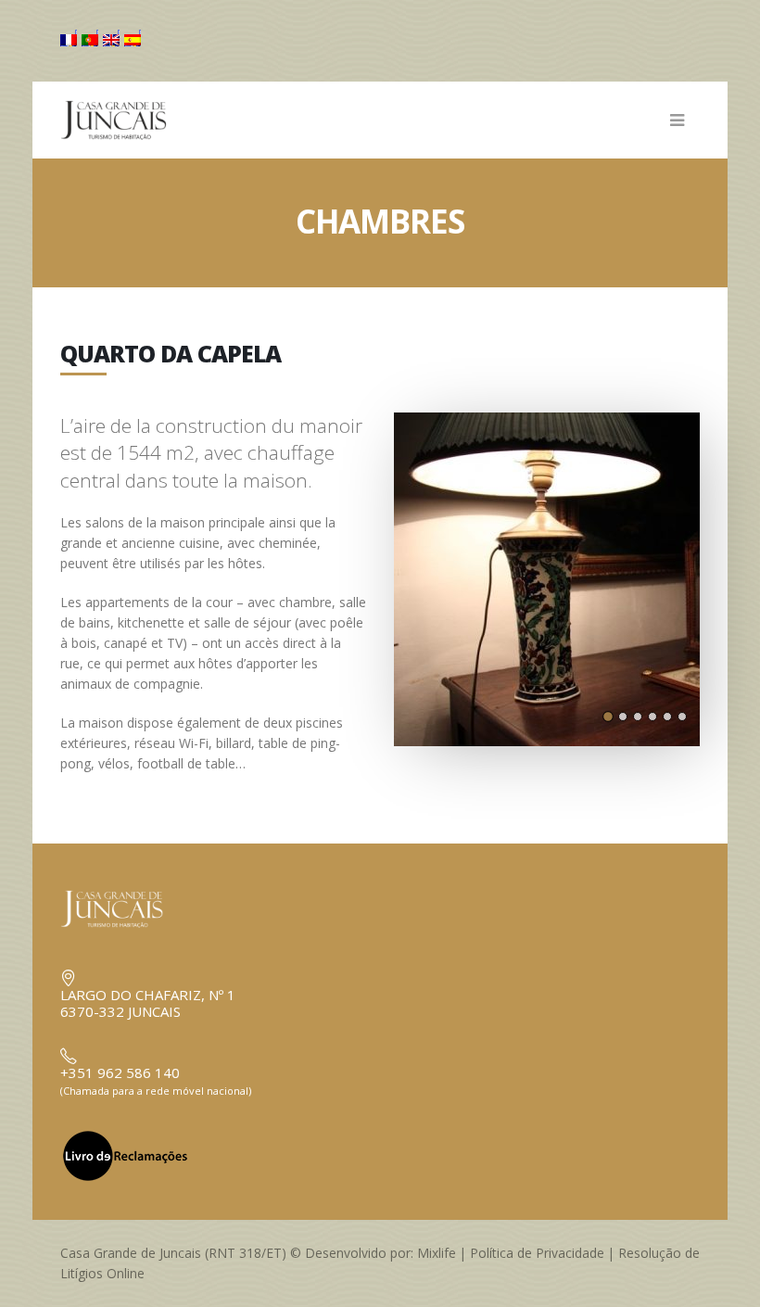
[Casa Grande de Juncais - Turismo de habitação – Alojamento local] (129, 120)
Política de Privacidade (537, 1253)
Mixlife (436, 1253)
